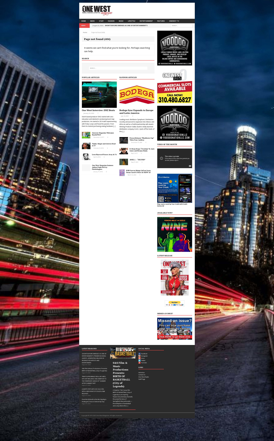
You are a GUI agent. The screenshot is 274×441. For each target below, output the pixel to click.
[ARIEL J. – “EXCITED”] (123, 164)
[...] (114, 126)
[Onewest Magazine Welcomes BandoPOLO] (86, 137)
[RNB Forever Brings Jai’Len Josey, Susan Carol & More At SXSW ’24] (122, 175)
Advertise (141, 372)
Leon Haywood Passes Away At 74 (104, 154)
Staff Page (141, 379)
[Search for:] (181, 25)
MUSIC (121, 21)
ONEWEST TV (174, 21)
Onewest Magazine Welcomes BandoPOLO (103, 134)
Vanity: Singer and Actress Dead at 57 (104, 145)
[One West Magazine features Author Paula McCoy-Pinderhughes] (86, 169)
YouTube (144, 363)
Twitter (143, 360)
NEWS (92, 21)
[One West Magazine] (137, 11)
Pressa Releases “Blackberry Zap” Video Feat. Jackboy (142, 139)
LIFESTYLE (131, 21)
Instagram (144, 356)
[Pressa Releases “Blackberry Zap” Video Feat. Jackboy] (123, 142)
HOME (83, 21)
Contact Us (141, 375)
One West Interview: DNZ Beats (98, 110)
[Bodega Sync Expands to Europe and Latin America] (136, 106)
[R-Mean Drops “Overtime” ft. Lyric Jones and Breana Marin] (123, 153)
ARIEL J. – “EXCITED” (137, 160)
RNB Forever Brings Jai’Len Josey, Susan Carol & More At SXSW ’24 (138, 171)
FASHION (111, 21)
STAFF (101, 21)
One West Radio (143, 377)
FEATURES (161, 21)
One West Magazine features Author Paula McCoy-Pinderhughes (102, 167)
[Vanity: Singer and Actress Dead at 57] (86, 148)
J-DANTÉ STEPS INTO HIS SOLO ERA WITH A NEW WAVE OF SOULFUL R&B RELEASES (93, 391)
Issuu (143, 358)
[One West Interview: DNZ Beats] (99, 106)
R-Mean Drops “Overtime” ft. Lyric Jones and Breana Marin (142, 150)
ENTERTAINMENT (146, 21)
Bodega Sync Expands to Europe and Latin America (136, 111)
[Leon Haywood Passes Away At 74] (86, 159)
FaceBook (144, 354)
